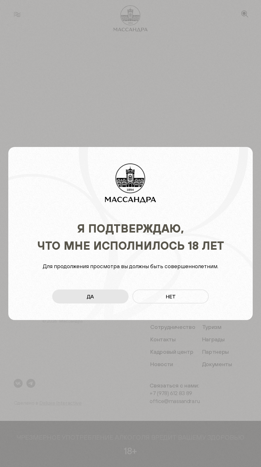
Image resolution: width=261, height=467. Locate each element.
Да (90, 296)
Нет (171, 296)
